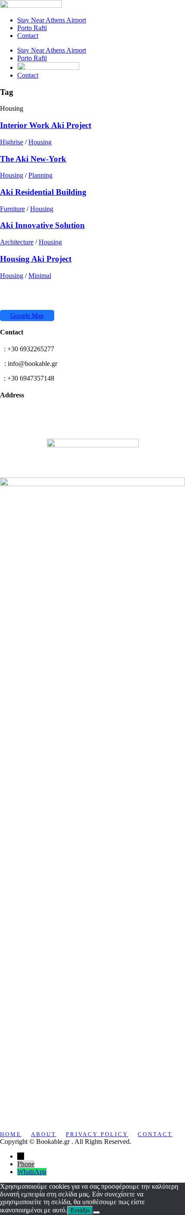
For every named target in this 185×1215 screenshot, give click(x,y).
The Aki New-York (33, 158)
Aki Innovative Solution (42, 225)
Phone (25, 1164)
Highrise (11, 142)
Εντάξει (80, 1210)
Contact (27, 35)
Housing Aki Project (35, 258)
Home (11, 1134)
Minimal (39, 275)
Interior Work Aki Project (45, 125)
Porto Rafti (32, 27)
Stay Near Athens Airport (51, 20)
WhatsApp (31, 1171)
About (43, 1134)
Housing (40, 142)
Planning (40, 175)
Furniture (12, 208)
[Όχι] (96, 1212)
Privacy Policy (97, 1134)
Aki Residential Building (43, 192)
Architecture (17, 242)
